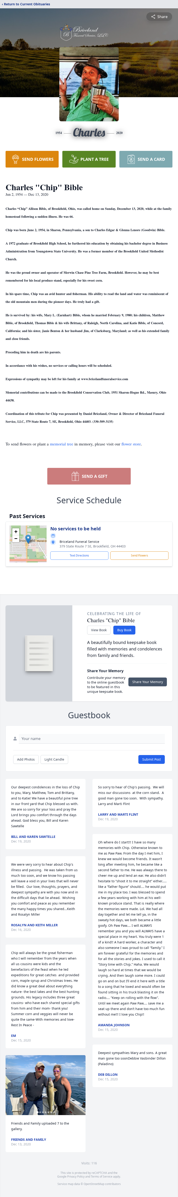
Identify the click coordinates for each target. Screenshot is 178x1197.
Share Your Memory (147, 682)
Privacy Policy (76, 1176)
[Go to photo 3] (43, 1112)
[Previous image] (10, 1085)
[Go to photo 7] (54, 1112)
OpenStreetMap (94, 1184)
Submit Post (151, 759)
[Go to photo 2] (40, 1112)
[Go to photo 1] (37, 1112)
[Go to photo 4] (46, 1112)
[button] (28, 539)
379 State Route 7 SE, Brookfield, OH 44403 (93, 546)
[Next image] (81, 1085)
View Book (99, 630)
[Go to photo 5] (48, 1112)
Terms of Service (101, 1176)
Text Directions (79, 555)
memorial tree (61, 444)
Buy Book (124, 630)
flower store (131, 444)
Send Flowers (139, 555)
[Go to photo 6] (51, 1112)
